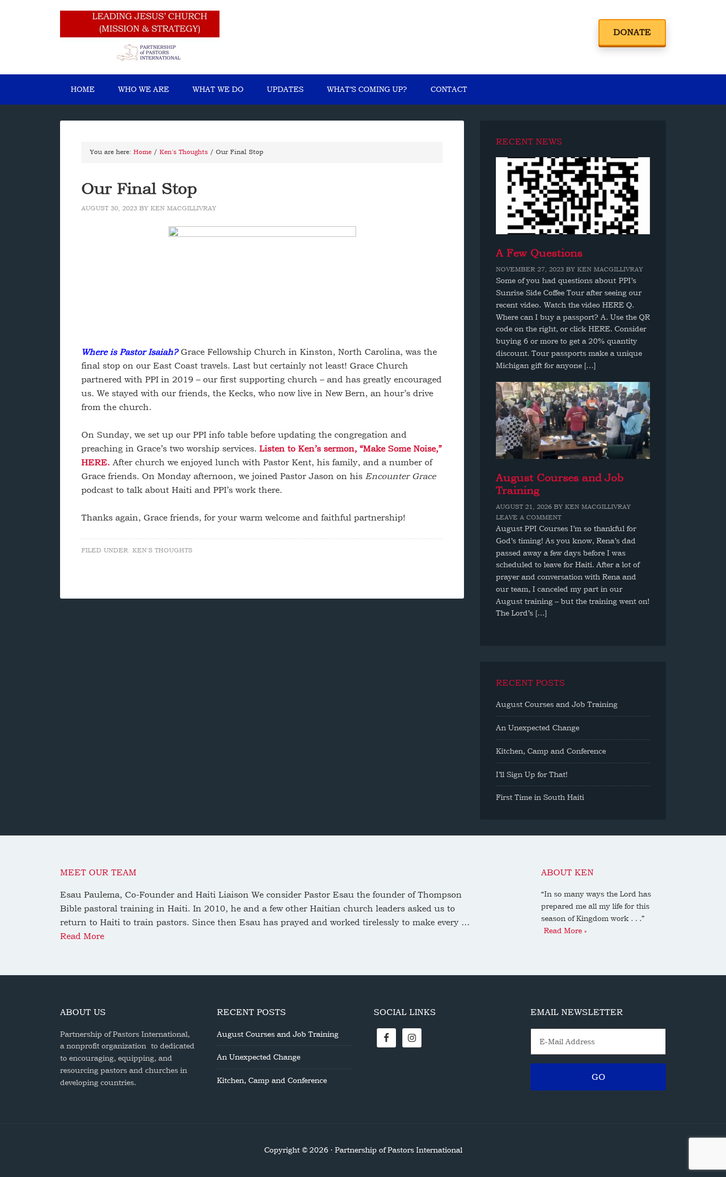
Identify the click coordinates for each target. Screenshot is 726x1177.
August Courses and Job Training (557, 704)
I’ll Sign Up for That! (532, 774)
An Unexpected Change (537, 727)
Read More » (565, 930)
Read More (82, 936)
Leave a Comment (528, 517)
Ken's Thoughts (162, 550)
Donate (632, 32)
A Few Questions (539, 252)
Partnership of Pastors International (140, 37)
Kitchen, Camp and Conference (551, 751)
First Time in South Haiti (540, 797)
